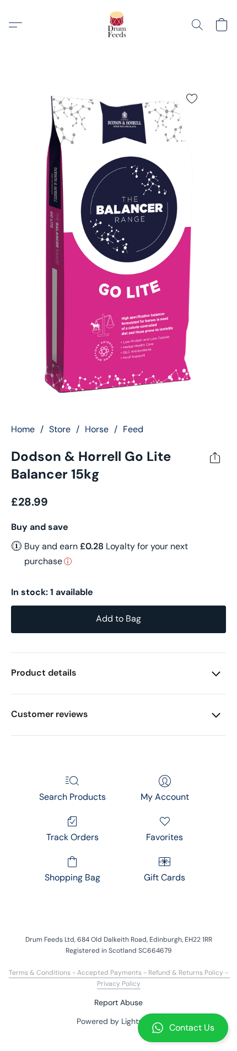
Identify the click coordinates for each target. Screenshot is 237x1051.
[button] (118, 1027)
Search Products (72, 797)
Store (60, 429)
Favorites (164, 837)
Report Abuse (118, 1002)
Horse (97, 429)
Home (23, 429)
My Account (165, 797)
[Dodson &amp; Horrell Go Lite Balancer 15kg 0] (118, 244)
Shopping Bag (72, 877)
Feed (133, 429)
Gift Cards (164, 877)
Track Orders (72, 837)
